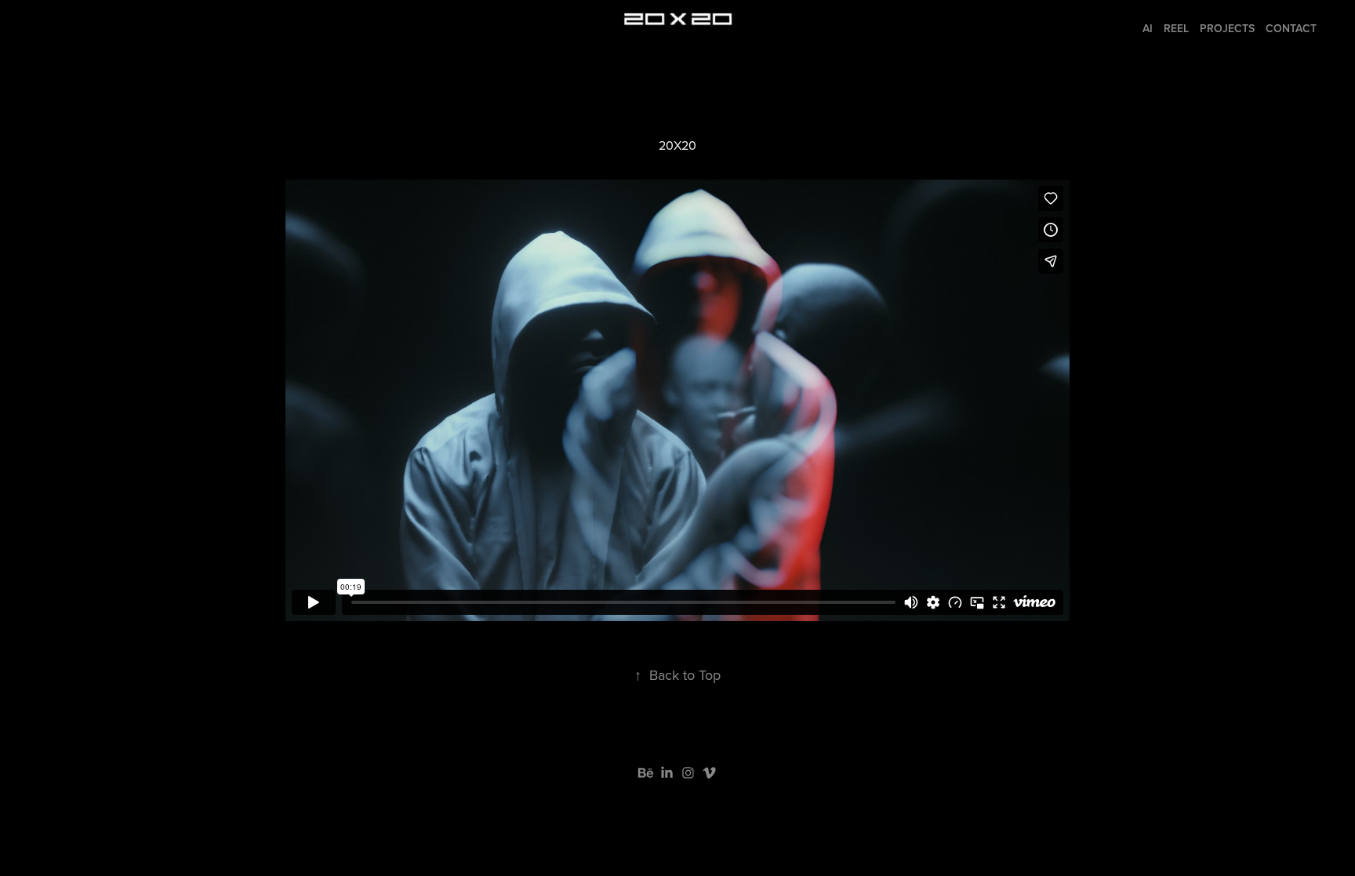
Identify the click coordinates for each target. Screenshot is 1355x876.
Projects (1227, 28)
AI (1147, 28)
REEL (1176, 28)
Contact (1291, 28)
